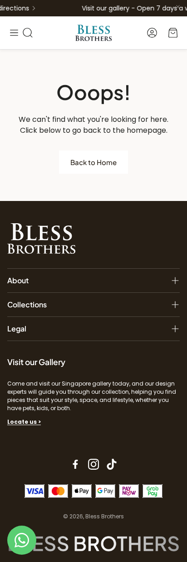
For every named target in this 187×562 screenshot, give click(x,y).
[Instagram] (93, 464)
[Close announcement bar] (178, 7)
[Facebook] (75, 464)
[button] (14, 33)
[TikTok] (111, 464)
